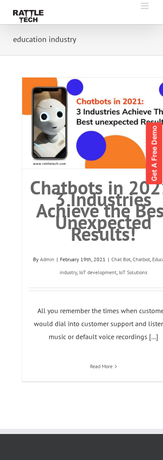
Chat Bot (120, 259)
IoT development (97, 272)
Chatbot (141, 259)
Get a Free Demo (154, 153)
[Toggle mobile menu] (145, 5)
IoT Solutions (133, 272)
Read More (101, 366)
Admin (47, 259)
